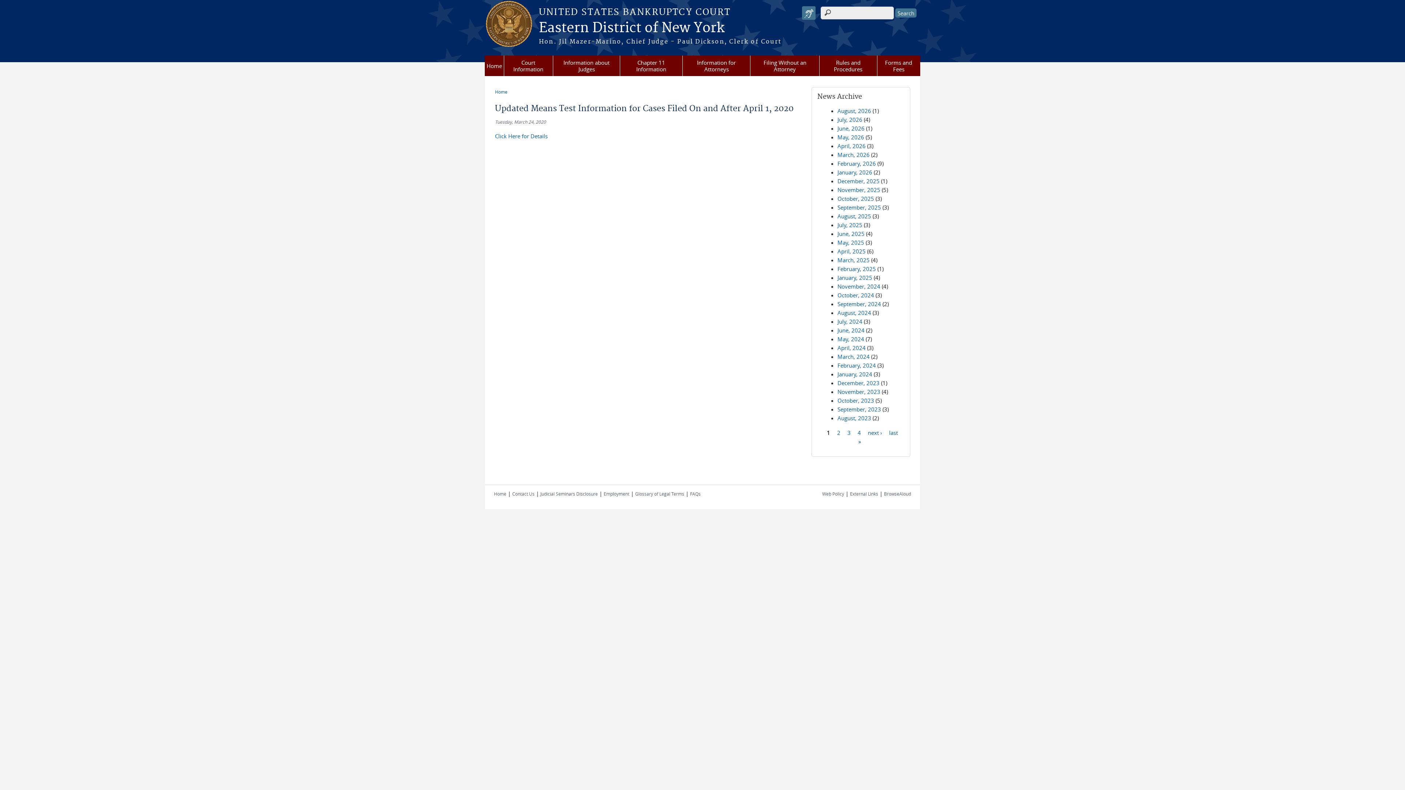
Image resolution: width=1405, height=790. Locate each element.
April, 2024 (852, 347)
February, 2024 (857, 365)
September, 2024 (859, 304)
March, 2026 (854, 154)
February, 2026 (857, 163)
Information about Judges (586, 66)
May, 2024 (851, 339)
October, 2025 (856, 198)
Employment (616, 494)
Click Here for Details (521, 136)
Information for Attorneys (716, 66)
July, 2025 (850, 225)
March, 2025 (854, 260)
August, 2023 (854, 418)
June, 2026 (851, 128)
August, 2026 (854, 110)
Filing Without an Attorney (785, 66)
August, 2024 (854, 312)
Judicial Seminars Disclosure (569, 494)
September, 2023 (859, 409)
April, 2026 (852, 146)
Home (494, 65)
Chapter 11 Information (651, 66)
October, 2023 (856, 400)
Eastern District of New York (631, 28)
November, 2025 (859, 189)
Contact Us (523, 494)
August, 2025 (854, 216)
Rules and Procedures (848, 66)
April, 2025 (852, 251)
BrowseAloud (897, 494)
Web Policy (833, 494)
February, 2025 (857, 268)
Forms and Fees (898, 66)
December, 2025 (859, 181)
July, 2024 (850, 321)
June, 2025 (851, 233)
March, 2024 (854, 356)
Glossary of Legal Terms (659, 494)
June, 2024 (851, 330)
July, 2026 (850, 119)
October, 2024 (856, 295)
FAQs (695, 494)
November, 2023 (859, 391)
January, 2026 (855, 172)
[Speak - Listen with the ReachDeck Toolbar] (809, 13)
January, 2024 (855, 374)
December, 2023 (859, 383)
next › (875, 432)
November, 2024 (859, 286)
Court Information (528, 66)
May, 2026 (851, 137)
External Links (864, 494)
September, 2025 (859, 207)
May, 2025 (851, 242)
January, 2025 (855, 277)
